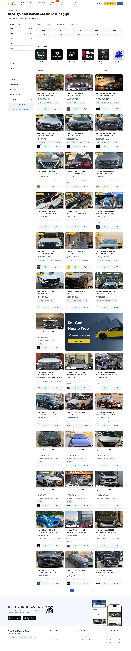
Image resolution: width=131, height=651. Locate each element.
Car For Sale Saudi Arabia (85, 640)
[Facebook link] (21, 637)
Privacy (52, 643)
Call (57, 109)
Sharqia (100, 458)
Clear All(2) (34, 18)
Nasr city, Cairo (42, 220)
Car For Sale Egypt (83, 634)
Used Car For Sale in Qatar (114, 640)
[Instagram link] (35, 637)
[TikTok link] (26, 637)
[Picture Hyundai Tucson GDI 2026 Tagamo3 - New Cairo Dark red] (79, 160)
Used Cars (22, 4)
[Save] (61, 76)
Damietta (100, 498)
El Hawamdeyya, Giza (74, 458)
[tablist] (79, 24)
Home (52, 634)
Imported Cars (41, 4)
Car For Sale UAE (82, 637)
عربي (100, 3)
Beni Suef (41, 421)
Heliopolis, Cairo (43, 539)
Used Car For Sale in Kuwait (114, 634)
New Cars (31, 4)
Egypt (13, 637)
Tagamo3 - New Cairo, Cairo (75, 381)
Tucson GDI (40, 105)
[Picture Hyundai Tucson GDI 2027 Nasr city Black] (109, 82)
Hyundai (56, 102)
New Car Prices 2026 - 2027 (21, 109)
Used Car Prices (21, 104)
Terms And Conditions (57, 640)
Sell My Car (110, 4)
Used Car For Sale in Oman (114, 643)
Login (120, 4)
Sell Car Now (80, 341)
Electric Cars (54, 4)
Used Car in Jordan (112, 637)
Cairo (40, 180)
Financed (59, 381)
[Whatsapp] (45, 109)
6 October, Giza (42, 579)
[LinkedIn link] (30, 637)
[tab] (39, 24)
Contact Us (53, 637)
